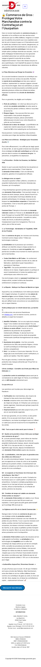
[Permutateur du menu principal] (25, 6)
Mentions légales (20, 607)
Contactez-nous (20, 605)
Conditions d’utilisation (20, 609)
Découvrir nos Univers (12, 588)
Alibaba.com (8, 314)
